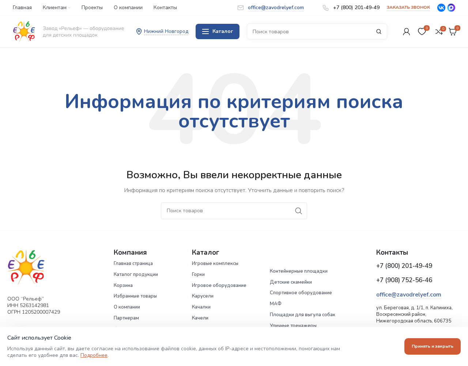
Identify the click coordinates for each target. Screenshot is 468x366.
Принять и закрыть (432, 346)
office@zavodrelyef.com (408, 295)
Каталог (222, 31)
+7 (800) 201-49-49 (404, 266)
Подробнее (93, 355)
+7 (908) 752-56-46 (404, 280)
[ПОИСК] (378, 31)
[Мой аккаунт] (406, 31)
